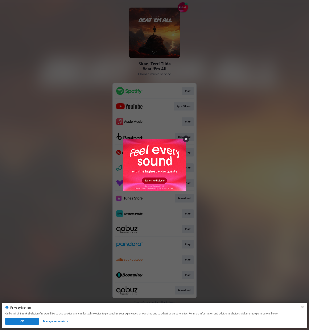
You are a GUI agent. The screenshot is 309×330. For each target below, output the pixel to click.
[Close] (302, 307)
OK (22, 321)
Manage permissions (56, 321)
